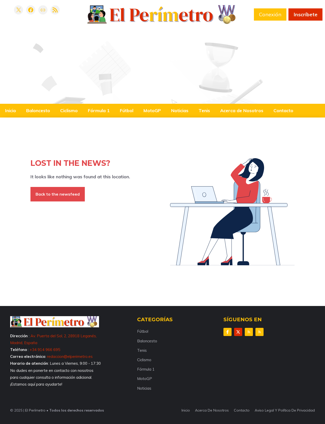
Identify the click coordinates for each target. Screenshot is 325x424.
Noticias (179, 110)
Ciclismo (69, 110)
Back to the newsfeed (58, 194)
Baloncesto (38, 110)
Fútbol (126, 110)
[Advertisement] (162, 62)
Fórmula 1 (99, 110)
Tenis (204, 110)
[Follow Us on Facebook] (227, 332)
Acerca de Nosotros (241, 110)
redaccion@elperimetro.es (70, 356)
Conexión (270, 14)
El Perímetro (35, 410)
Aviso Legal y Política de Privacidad (285, 410)
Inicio (10, 110)
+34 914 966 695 (45, 349)
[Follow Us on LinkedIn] (249, 332)
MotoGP (152, 110)
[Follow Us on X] (238, 332)
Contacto (283, 110)
